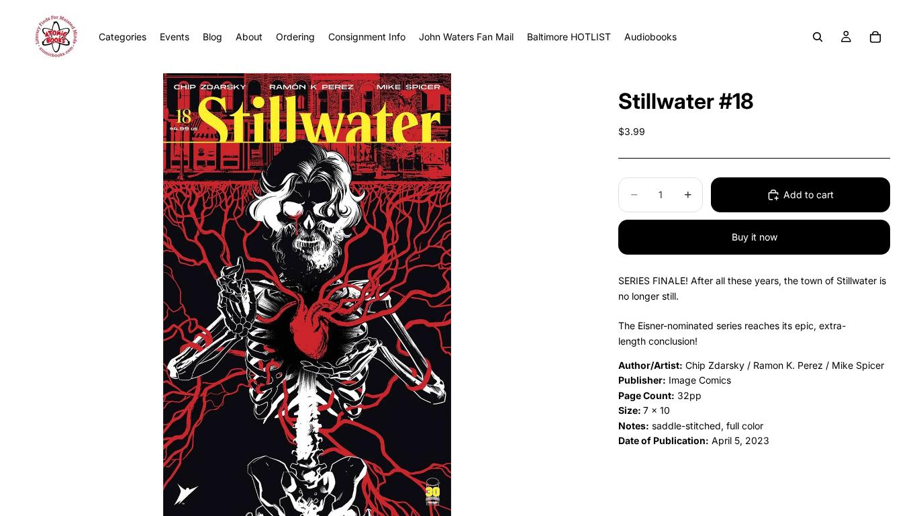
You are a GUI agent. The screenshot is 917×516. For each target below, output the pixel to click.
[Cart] (875, 37)
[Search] (817, 37)
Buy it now (754, 237)
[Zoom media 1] (307, 294)
